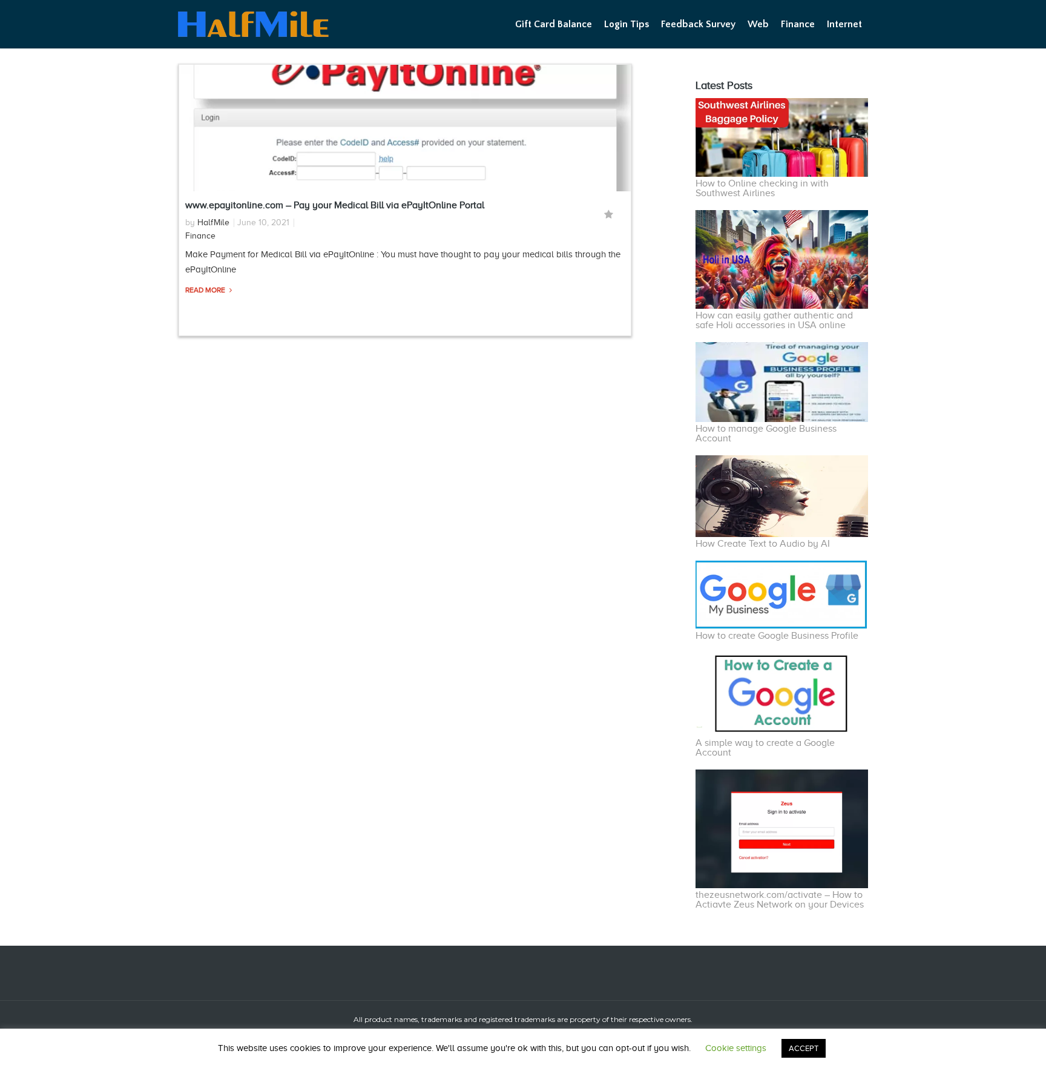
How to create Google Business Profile (777, 635)
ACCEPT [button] (803, 1048)
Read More (206, 290)
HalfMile (213, 222)
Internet (844, 24)
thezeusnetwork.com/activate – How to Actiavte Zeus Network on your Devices (780, 899)
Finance (798, 24)
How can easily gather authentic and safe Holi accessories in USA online (774, 320)
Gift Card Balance (553, 24)
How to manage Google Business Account (766, 433)
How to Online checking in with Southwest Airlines (762, 188)
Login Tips (626, 24)
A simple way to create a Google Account (765, 747)
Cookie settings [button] (735, 1048)
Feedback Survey (698, 24)
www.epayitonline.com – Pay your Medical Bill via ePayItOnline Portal (334, 205)
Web (758, 24)
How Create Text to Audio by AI (763, 543)
